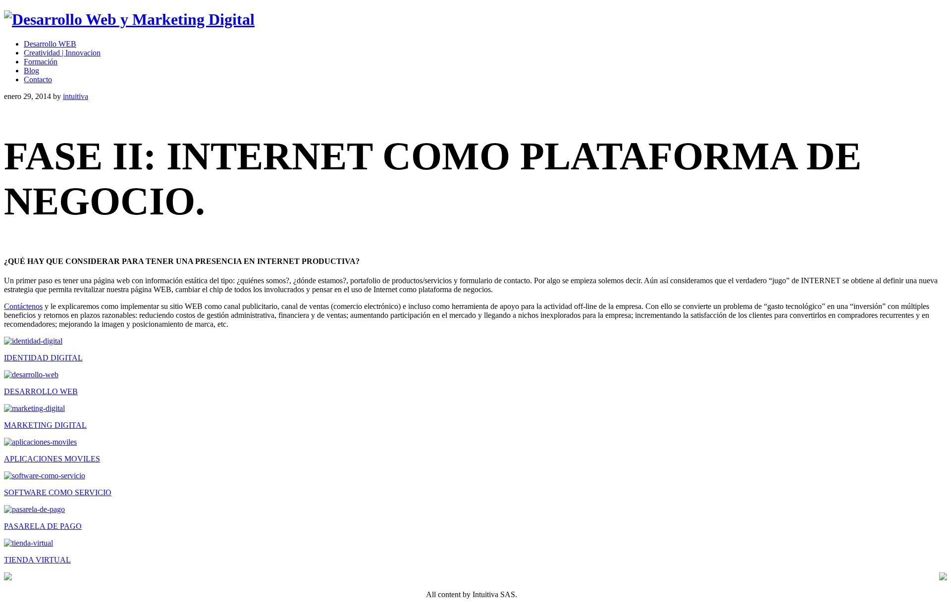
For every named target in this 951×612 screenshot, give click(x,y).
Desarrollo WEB (50, 44)
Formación (40, 61)
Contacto (38, 79)
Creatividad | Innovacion (62, 53)
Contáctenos (23, 306)
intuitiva (75, 96)
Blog (31, 70)
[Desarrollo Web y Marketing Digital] (129, 19)
